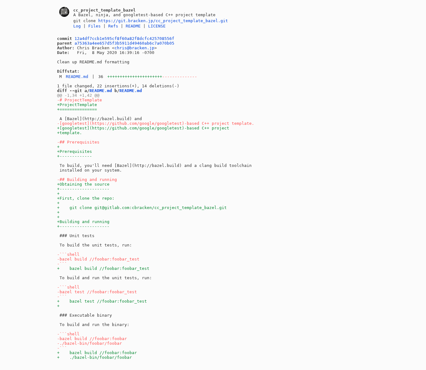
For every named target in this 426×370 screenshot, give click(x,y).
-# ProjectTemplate (79, 100)
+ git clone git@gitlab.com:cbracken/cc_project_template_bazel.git (142, 207)
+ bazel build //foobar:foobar (97, 352)
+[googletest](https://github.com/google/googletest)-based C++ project (143, 128)
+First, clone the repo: (85, 198)
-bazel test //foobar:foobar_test (97, 292)
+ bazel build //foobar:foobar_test (103, 268)
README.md (77, 76)
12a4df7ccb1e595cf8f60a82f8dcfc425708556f (124, 38)
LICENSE (157, 26)
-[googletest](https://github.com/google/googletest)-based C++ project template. (155, 123)
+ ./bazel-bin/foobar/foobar (94, 357)
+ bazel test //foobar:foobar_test (102, 301)
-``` (62, 263)
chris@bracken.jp (134, 48)
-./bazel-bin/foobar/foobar (89, 343)
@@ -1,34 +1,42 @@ (78, 95)
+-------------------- (83, 189)
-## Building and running (87, 179)
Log (77, 26)
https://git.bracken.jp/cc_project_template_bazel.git (163, 20)
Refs (113, 26)
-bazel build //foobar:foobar (92, 338)
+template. (69, 132)
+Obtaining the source (83, 184)
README (133, 26)
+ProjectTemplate (77, 104)
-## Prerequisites (78, 142)
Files (94, 26)
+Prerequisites (74, 151)
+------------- (74, 156)
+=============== (77, 109)
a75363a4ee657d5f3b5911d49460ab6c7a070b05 (124, 43)
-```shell (68, 254)
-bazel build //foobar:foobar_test (98, 259)
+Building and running (83, 221)
